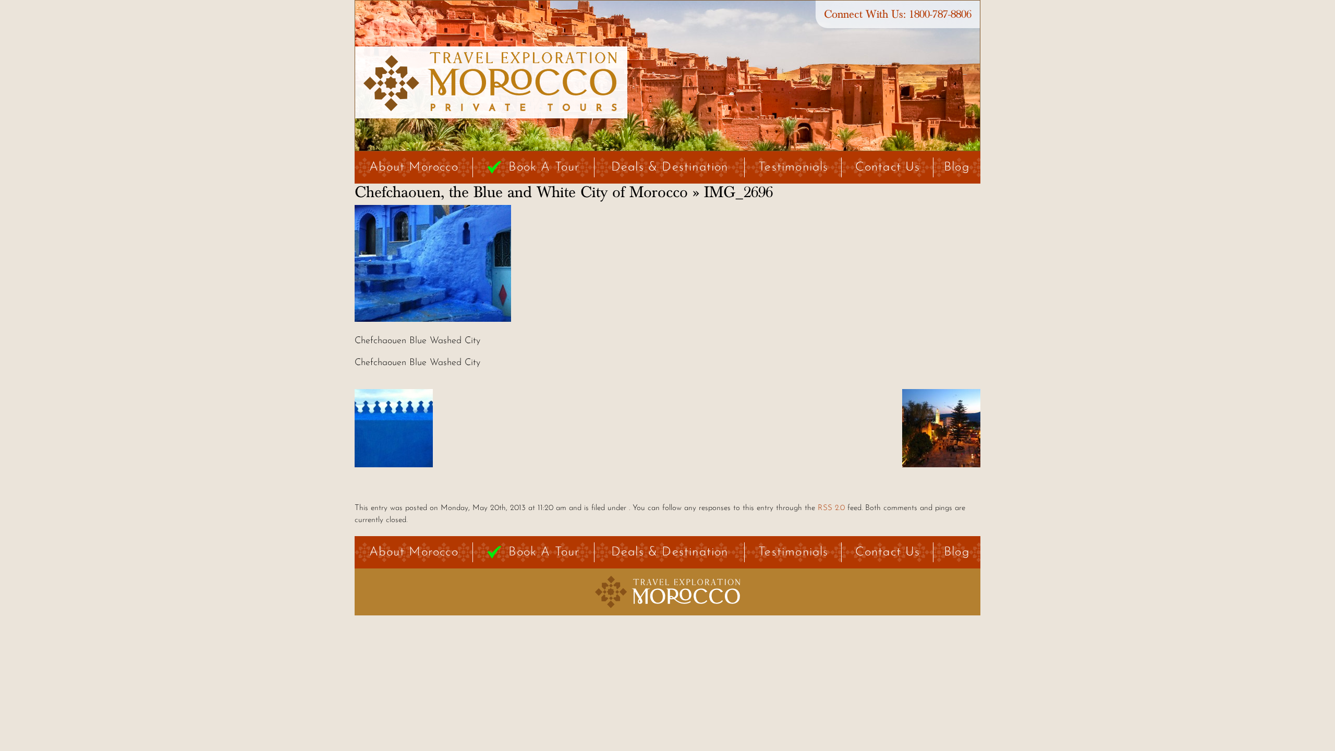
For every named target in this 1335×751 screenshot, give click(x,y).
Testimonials (793, 167)
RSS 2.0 (831, 508)
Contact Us (887, 167)
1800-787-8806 (940, 14)
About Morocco (413, 167)
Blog (957, 167)
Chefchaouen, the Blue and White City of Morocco (521, 192)
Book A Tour (543, 167)
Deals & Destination (670, 167)
